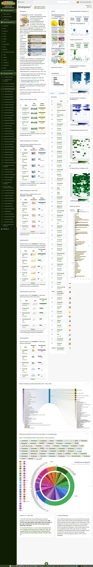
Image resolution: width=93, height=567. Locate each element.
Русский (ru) (25, 171)
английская (26, 32)
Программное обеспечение (8, 52)
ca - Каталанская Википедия (8, 88)
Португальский (60, 273)
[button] (41, 11)
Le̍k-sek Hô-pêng (76, 456)
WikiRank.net (89, 5)
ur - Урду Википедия (7, 211)
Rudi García (43, 531)
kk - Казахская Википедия (8, 149)
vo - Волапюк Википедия (8, 219)
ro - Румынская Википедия (8, 177)
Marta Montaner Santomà (36, 532)
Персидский (60, 169)
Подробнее (60, 535)
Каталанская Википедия (85, 2)
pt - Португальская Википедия (9, 174)
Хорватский (59, 197)
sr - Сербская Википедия (8, 195)
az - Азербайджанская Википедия (7, 80)
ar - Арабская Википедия (8, 77)
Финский (59, 174)
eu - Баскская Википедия (8, 112)
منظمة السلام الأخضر (27, 445)
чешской (36, 29)
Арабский (59, 104)
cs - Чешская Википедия (8, 91)
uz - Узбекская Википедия (8, 214)
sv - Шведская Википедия (8, 198)
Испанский (59, 156)
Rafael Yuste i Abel (43, 529)
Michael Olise (27, 532)
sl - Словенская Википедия (8, 193)
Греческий (59, 142)
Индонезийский (60, 210)
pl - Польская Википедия (8, 171)
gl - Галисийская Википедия (8, 123)
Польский (59, 268)
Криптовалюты (6, 44)
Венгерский (59, 201)
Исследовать (71, 2)
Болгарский (59, 119)
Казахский (59, 230)
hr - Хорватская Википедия (8, 131)
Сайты (4, 54)
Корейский (59, 235)
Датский (59, 133)
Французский (60, 178)
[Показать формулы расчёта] (46, 564)
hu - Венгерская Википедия (8, 133)
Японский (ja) (25, 226)
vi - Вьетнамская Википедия (8, 216)
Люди (4, 46)
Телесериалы (6, 62)
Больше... (33, 132)
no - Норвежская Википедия (9, 169)
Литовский (59, 244)
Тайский (59, 320)
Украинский (59, 329)
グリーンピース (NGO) (71, 440)
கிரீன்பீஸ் (31, 458)
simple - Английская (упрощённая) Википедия (8, 187)
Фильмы (5, 67)
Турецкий (59, 325)
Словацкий (59, 297)
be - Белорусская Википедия (9, 83)
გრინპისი (68, 453)
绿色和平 (42, 443)
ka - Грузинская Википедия (8, 146)
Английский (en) (26, 112)
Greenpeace (36, 19)
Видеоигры (5, 31)
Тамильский (59, 316)
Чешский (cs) (25, 108)
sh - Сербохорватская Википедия (7, 183)
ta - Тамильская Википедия (8, 200)
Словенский (59, 302)
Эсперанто (59, 151)
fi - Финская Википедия (7, 117)
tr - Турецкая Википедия (8, 206)
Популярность (6, 19)
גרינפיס (79, 448)
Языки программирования (8, 70)
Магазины (5, 49)
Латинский (59, 239)
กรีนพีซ (76, 443)
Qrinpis (75, 453)
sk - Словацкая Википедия (8, 190)
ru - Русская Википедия (7, 179)
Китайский (59, 343)
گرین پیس (38, 458)
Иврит (58, 188)
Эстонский (59, 160)
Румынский (59, 278)
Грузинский (59, 226)
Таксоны (5, 60)
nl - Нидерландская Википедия (9, 162)
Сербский (59, 307)
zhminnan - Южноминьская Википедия (8, 225)
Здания (4, 36)
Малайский (59, 248)
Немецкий (59, 137)
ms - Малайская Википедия (8, 160)
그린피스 (47, 445)
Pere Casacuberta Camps (35, 531)
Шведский (59, 311)
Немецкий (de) (25, 117)
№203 (78, 45)
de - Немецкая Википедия (8, 96)
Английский (59, 146)
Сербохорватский (61, 287)
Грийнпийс (62, 451)
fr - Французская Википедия (8, 120)
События (5, 57)
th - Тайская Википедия (7, 203)
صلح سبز (79, 451)
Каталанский (60, 124)
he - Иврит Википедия (7, 125)
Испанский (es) (25, 308)
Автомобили (5, 25)
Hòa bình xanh (34, 451)
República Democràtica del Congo (31, 529)
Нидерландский (60, 253)
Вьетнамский (60, 339)
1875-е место (35, 65)
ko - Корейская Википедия (8, 152)
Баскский (59, 165)
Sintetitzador (62, 93)
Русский (21, 2)
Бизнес (4, 28)
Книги (4, 41)
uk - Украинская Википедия (8, 208)
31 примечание (29, 28)
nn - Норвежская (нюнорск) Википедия (8, 166)
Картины (5, 38)
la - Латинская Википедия (8, 154)
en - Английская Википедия (8, 102)
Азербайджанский (61, 110)
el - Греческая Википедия (8, 99)
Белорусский (60, 115)
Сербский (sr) (25, 325)
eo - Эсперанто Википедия (8, 104)
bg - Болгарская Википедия (8, 86)
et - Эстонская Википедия (8, 110)
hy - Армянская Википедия (8, 136)
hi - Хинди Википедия (7, 128)
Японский (59, 219)
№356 (86, 19)
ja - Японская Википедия (8, 144)
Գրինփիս (43, 456)
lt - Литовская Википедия (8, 157)
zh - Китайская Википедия (8, 221)
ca (31, 5)
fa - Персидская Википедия (8, 115)
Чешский (59, 128)
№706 (78, 19)
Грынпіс (24, 458)
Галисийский (60, 183)
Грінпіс (82, 445)
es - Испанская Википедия (8, 107)
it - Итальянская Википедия (8, 141)
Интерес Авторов (6, 14)
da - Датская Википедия (8, 94)
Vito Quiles (45, 532)
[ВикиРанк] (8, 3)
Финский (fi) (25, 128)
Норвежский (60, 264)
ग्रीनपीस (42, 448)
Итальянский (60, 215)
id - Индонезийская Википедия (9, 139)
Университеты (6, 65)
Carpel (51, 93)
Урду (58, 334)
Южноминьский (60, 348)
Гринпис (51, 440)
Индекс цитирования (7, 16)
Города (4, 33)
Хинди (58, 192)
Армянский (59, 206)
